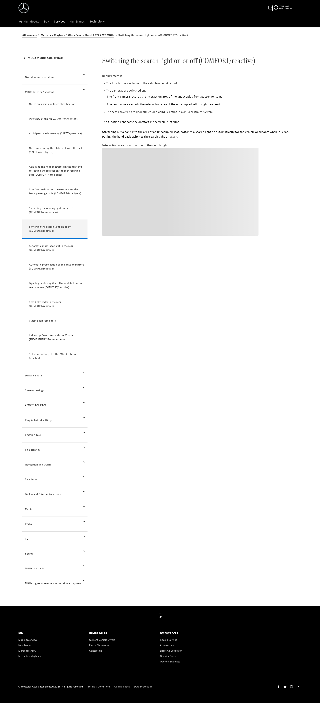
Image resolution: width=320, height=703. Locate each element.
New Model (24, 645)
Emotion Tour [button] (33, 435)
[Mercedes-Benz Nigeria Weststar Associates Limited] (23, 8)
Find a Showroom (99, 645)
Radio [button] (28, 524)
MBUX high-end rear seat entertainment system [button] (53, 583)
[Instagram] (292, 687)
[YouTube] (285, 687)
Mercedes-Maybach (29, 656)
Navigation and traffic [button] (38, 464)
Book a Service (168, 640)
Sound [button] (29, 553)
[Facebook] (279, 687)
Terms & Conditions (99, 686)
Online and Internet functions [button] (43, 494)
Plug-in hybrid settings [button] (38, 420)
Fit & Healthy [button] (32, 449)
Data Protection (143, 686)
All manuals (29, 35)
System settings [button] (34, 390)
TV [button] (26, 539)
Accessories (167, 645)
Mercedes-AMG (27, 650)
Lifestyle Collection (171, 650)
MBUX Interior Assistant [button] (39, 92)
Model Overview (27, 640)
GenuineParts (168, 656)
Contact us (95, 650)
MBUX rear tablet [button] (35, 568)
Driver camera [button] (33, 375)
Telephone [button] (31, 479)
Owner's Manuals (170, 661)
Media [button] (28, 509)
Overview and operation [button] (39, 77)
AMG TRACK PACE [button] (35, 405)
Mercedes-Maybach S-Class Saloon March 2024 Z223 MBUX (77, 35)
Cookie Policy (122, 686)
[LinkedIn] (298, 687)
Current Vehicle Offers (102, 640)
